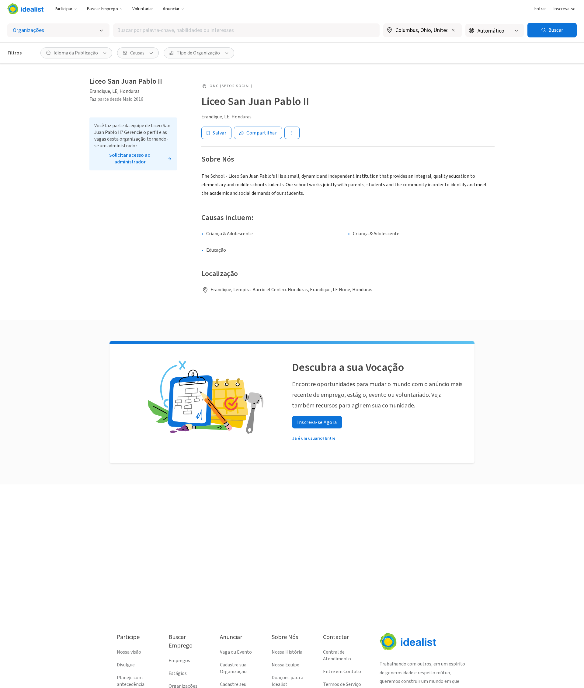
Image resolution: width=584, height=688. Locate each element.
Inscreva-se (564, 9)
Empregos (179, 660)
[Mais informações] (422, 30)
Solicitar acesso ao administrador (130, 158)
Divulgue (126, 665)
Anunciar (171, 9)
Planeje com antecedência (130, 681)
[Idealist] (25, 8)
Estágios (178, 673)
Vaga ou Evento (236, 652)
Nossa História (287, 652)
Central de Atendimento (337, 655)
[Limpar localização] (453, 30)
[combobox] (246, 30)
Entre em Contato (342, 671)
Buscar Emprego (102, 9)
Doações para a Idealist (287, 681)
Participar (63, 9)
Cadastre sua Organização (233, 668)
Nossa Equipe (285, 665)
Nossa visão (129, 652)
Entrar (540, 9)
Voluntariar (142, 9)
